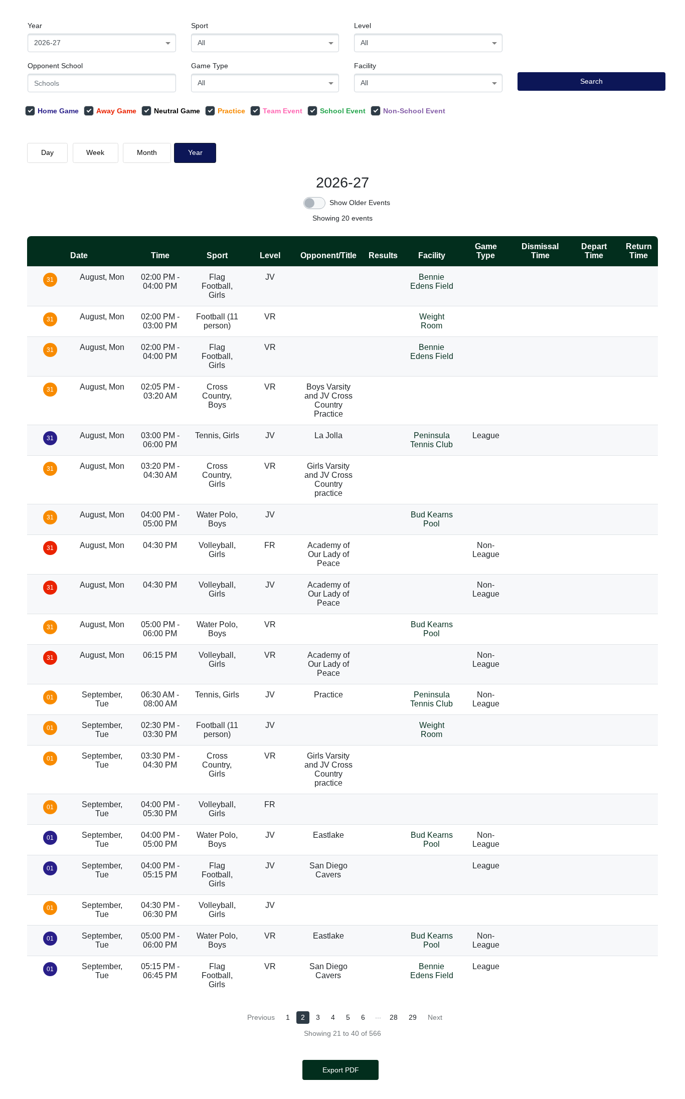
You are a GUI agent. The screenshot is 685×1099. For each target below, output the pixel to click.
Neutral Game (177, 111)
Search (591, 81)
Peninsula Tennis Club (431, 440)
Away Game (116, 111)
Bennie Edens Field (431, 281)
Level (362, 26)
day (47, 152)
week (95, 152)
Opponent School (55, 66)
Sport (199, 26)
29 (413, 1017)
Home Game (58, 111)
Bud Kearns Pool (432, 519)
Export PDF (340, 1070)
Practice (231, 111)
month (147, 152)
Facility (365, 66)
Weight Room (431, 321)
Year (35, 26)
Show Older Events (359, 203)
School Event (343, 111)
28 (394, 1017)
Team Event (282, 111)
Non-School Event (414, 111)
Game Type (209, 66)
